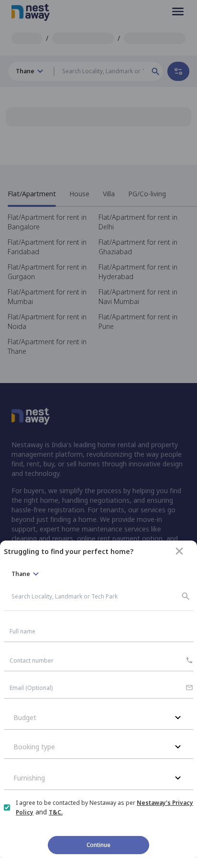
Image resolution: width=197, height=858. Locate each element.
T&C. (56, 812)
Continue (98, 845)
